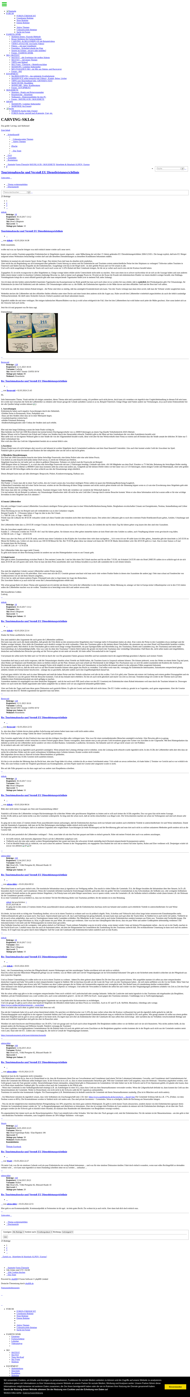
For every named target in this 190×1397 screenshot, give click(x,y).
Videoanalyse (16, 1343)
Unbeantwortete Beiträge (27, 1327)
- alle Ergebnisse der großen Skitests (30, 57)
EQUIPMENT (12, 74)
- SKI (16, 71)
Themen (23, 27)
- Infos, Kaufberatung (25, 85)
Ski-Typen (15, 1359)
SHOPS (9, 101)
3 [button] (6, 205)
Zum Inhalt (5, 130)
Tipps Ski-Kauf (17, 1357)
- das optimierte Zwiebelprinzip (32, 76)
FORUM (10, 13)
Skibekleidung (17, 1368)
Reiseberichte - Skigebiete (22, 95)
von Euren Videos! (27, 44)
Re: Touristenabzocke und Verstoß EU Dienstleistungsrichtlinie (34, 381)
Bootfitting (22, 83)
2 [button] (6, 203)
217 (16, 1126)
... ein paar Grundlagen (23, 46)
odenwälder (6, 856)
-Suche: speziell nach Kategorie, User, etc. (32, 113)
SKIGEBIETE (12, 90)
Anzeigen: (7, 1232)
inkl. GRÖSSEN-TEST (31, 81)
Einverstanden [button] (175, 1387)
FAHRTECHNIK (13, 34)
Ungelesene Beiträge (25, 1313)
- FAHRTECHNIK (22, 53)
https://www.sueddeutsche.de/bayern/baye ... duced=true (112, 1097)
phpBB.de (29, 1283)
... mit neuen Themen (24, 60)
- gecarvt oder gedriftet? (28, 50)
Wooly (3, 1123)
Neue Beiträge (22, 1316)
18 (16, 214)
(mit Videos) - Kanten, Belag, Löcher (39, 78)
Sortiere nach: (31, 1232)
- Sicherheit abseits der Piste (27, 48)
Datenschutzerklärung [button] (33, 1393)
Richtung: (57, 1232)
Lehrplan (15, 1341)
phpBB (14, 1279)
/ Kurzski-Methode (26, 37)
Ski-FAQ (15, 1355)
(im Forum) (21, 106)
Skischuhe (15, 1371)
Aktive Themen (23, 1325)
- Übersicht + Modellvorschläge (29, 64)
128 (16, 364)
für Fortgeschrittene (26, 39)
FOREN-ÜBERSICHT (26, 16)
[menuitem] (22, 139)
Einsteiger (15, 1336)
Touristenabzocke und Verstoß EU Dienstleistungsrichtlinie (40, 172)
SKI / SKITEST (13, 55)
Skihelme (15, 1375)
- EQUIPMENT (21, 88)
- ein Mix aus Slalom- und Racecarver (36, 69)
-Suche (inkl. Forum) (24, 111)
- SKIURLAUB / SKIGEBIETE (27, 99)
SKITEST (15, 1352)
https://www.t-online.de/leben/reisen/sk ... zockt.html (22, 1005)
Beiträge (25, 18)
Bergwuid (5, 362)
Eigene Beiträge (23, 1318)
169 (16, 858)
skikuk (3, 212)
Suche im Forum (23, 32)
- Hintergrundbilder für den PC (28, 97)
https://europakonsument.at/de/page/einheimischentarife (23, 1035)
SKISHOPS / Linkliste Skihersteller (26, 104)
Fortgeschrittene (17, 1339)
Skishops (15, 1362)
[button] (7, 208)
